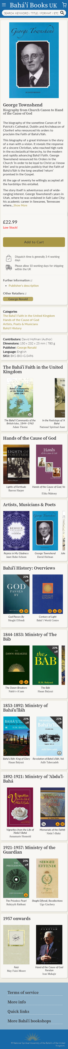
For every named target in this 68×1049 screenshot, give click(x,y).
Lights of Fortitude (16, 486)
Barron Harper (16, 490)
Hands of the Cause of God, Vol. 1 (49, 488)
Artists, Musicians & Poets (29, 504)
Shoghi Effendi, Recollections (47, 900)
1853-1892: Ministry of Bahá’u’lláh (25, 707)
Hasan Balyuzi (45, 691)
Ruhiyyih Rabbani (16, 904)
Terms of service (23, 992)
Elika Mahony (49, 493)
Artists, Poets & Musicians (20, 324)
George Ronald (18, 299)
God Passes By (16, 616)
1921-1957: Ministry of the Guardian (29, 849)
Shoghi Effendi (16, 620)
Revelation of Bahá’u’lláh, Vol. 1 (49, 758)
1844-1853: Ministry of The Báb (30, 636)
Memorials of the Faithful (53, 829)
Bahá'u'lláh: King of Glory (16, 758)
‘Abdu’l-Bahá (53, 833)
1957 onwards (17, 918)
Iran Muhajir (49, 974)
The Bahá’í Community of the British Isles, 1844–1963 (20, 422)
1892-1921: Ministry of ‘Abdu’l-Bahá (33, 778)
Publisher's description (24, 285)
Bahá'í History (12, 328)
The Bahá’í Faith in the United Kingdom (29, 315)
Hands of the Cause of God (21, 320)
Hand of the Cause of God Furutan (49, 968)
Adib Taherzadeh (49, 762)
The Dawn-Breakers (16, 687)
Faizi (16, 967)
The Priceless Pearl (16, 900)
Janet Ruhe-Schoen (16, 557)
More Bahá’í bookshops (29, 1021)
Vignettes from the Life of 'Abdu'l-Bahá (20, 831)
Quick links (18, 1011)
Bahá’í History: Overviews (29, 568)
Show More (20, 205)
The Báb (45, 687)
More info (17, 1002)
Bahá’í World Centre (48, 620)
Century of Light (47, 616)
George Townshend (45, 553)
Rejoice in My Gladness (16, 553)
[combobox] (34, 13)
